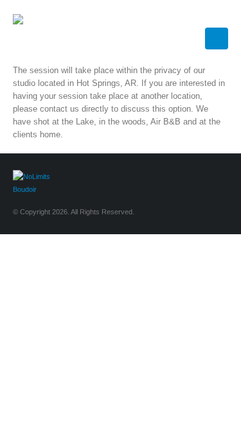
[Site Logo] (45, 32)
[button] (222, 16)
